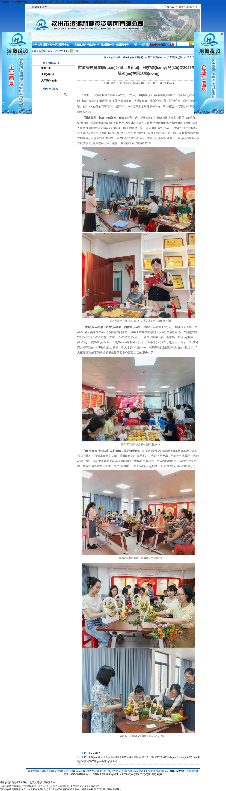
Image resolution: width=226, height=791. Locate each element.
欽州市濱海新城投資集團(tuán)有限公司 (48, 771)
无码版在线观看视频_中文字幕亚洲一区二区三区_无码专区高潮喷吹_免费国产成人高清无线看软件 (65, 2)
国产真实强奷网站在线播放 (108, 789)
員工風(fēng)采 (174, 57)
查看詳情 (191, 57)
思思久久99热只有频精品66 (58, 789)
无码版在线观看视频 (10, 789)
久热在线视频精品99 (83, 789)
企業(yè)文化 (47, 74)
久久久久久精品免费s (32, 789)
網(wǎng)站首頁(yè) (133, 57)
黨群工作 (45, 68)
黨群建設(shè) (155, 57)
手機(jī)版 (169, 6)
